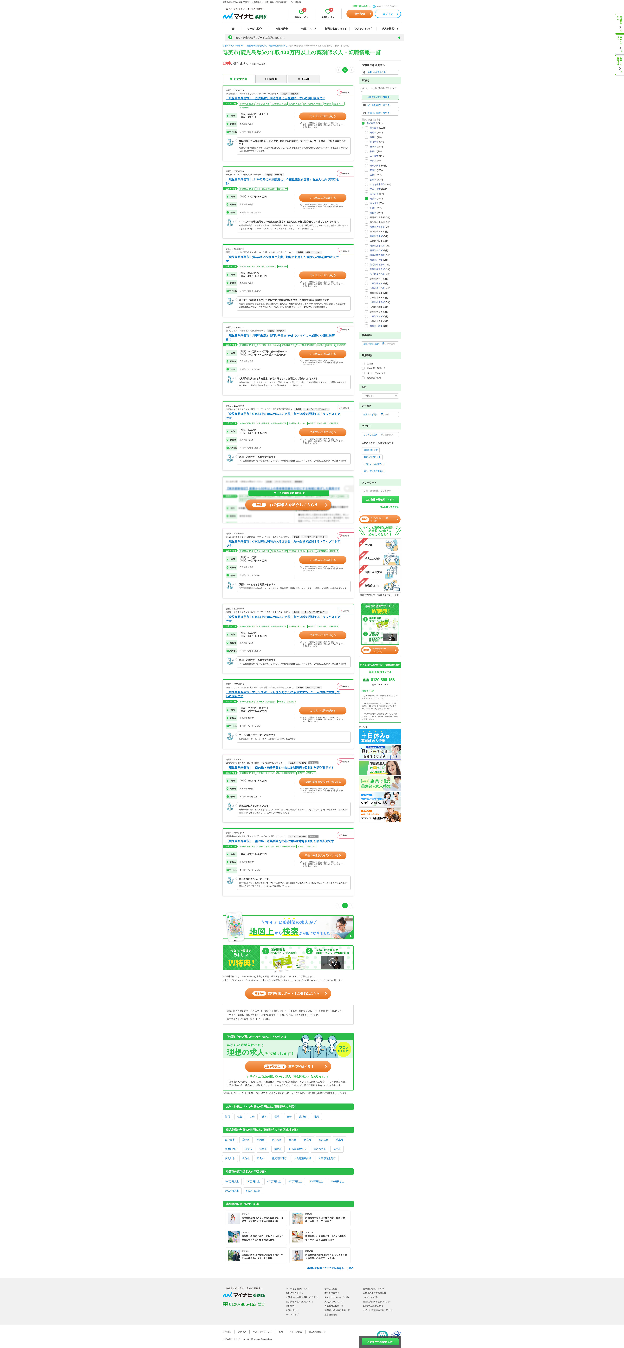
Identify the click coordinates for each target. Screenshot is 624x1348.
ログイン (388, 13)
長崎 (276, 1116)
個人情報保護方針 (317, 1332)
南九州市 (230, 1158)
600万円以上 (232, 1190)
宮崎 (289, 1116)
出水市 (292, 1139)
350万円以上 (253, 1181)
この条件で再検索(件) (380, 1342)
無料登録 (360, 13)
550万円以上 (337, 1181)
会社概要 (227, 1332)
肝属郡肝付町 (279, 1158)
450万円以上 (295, 1181)
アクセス (242, 1332)
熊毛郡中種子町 (377, 264)
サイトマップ (292, 1314)
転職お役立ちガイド (336, 28)
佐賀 (239, 1116)
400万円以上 (274, 1181)
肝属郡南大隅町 (377, 255)
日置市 (248, 1149)
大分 (252, 1116)
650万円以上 (253, 1190)
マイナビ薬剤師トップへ (297, 1289)
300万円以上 (232, 1181)
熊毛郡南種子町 (377, 269)
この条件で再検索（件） (380, 499)
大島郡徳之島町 (327, 1158)
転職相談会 (282, 28)
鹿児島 (302, 1116)
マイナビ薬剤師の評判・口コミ (377, 1310)
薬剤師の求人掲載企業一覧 (337, 1310)
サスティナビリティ (262, 1332)
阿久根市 (277, 1139)
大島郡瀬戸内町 (302, 1158)
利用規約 (290, 1306)
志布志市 (374, 194)
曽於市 (263, 1149)
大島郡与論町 (376, 326)
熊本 (264, 1116)
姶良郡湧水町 (376, 236)
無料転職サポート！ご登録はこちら (287, 993)
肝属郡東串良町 (377, 245)
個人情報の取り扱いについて (299, 1301)
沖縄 (316, 1116)
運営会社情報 (331, 1314)
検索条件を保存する (389, 507)
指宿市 (307, 1139)
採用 (281, 1332)
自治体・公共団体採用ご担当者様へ (303, 1297)
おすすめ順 (240, 79)
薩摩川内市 (231, 1149)
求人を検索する (390, 28)
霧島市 (278, 1149)
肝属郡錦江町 (376, 250)
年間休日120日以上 (372, 457)
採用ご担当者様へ (361, 6)
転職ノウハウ (308, 28)
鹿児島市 (230, 1139)
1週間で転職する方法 (373, 1306)
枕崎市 (260, 1139)
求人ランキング (363, 28)
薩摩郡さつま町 (377, 227)
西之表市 (323, 1139)
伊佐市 (246, 1158)
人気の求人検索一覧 (334, 1306)
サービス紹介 (254, 28)
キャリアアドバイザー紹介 (337, 1297)
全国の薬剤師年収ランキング (376, 1301)
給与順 (306, 79)
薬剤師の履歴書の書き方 (374, 1293)
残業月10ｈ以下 (370, 450)
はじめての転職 (370, 1297)
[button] (345, 92)
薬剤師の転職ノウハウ (373, 1289)
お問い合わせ (292, 1310)
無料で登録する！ (289, 1066)
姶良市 (260, 1158)
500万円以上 (316, 1181)
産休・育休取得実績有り (374, 471)
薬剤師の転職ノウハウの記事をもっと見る (330, 1268)
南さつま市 (320, 1149)
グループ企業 (295, 1332)
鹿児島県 (371, 123)
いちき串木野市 (297, 1149)
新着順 (273, 79)
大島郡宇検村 (376, 283)
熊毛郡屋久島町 (377, 274)
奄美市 (337, 1149)
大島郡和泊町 (376, 316)
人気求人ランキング (334, 1301)
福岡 (227, 1116)
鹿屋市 (246, 1139)
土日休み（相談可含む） (374, 464)
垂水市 (339, 1139)
